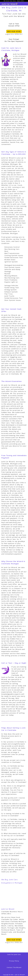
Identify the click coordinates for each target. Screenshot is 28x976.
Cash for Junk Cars (14, 954)
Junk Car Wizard (7, 909)
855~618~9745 (14, 31)
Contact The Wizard (14, 967)
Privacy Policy (14, 961)
